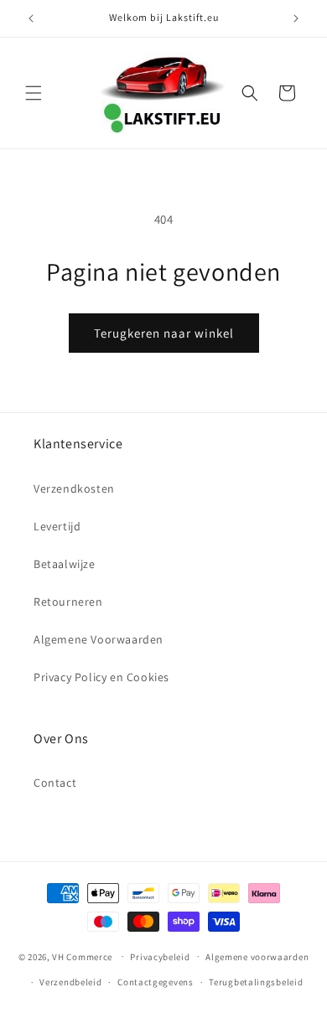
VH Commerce (82, 956)
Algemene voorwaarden (257, 957)
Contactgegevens (155, 982)
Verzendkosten (74, 488)
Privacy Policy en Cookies (101, 677)
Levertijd (57, 526)
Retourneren (68, 601)
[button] (33, 93)
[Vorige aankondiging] (31, 18)
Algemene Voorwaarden (99, 639)
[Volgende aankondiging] (296, 18)
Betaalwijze (65, 563)
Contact (55, 782)
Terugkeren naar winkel (164, 333)
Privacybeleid (159, 957)
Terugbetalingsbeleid (256, 982)
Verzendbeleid (70, 982)
